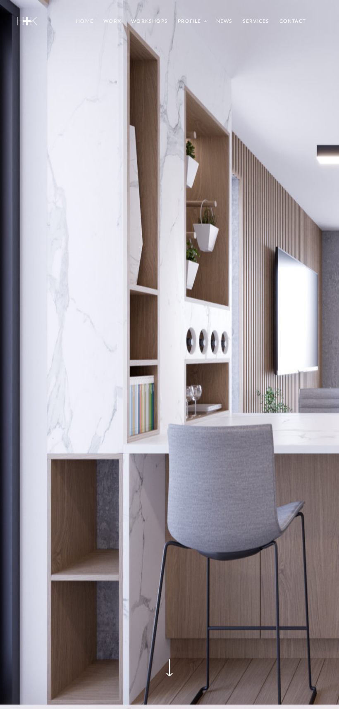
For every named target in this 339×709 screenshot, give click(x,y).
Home (84, 21)
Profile (189, 21)
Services (256, 21)
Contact (292, 21)
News (224, 21)
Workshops (149, 21)
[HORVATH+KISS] (27, 21)
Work (112, 21)
